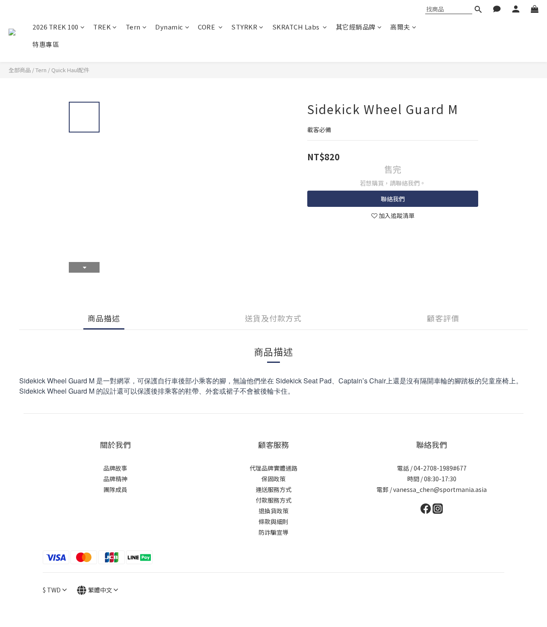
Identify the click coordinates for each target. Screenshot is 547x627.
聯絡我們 (393, 198)
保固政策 (273, 478)
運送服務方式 (273, 489)
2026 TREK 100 (55, 26)
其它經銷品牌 (356, 26)
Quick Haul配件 (70, 70)
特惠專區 (45, 44)
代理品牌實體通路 (273, 468)
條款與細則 (273, 521)
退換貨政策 (273, 510)
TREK (102, 26)
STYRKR (244, 26)
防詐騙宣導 (273, 532)
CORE (207, 26)
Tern (133, 26)
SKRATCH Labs (296, 26)
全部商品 (20, 70)
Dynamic (169, 26)
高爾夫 (400, 26)
